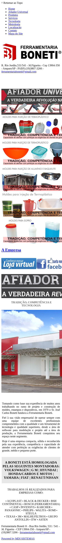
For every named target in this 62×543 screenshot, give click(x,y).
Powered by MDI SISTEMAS (18, 538)
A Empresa (11, 250)
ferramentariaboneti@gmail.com (18, 71)
